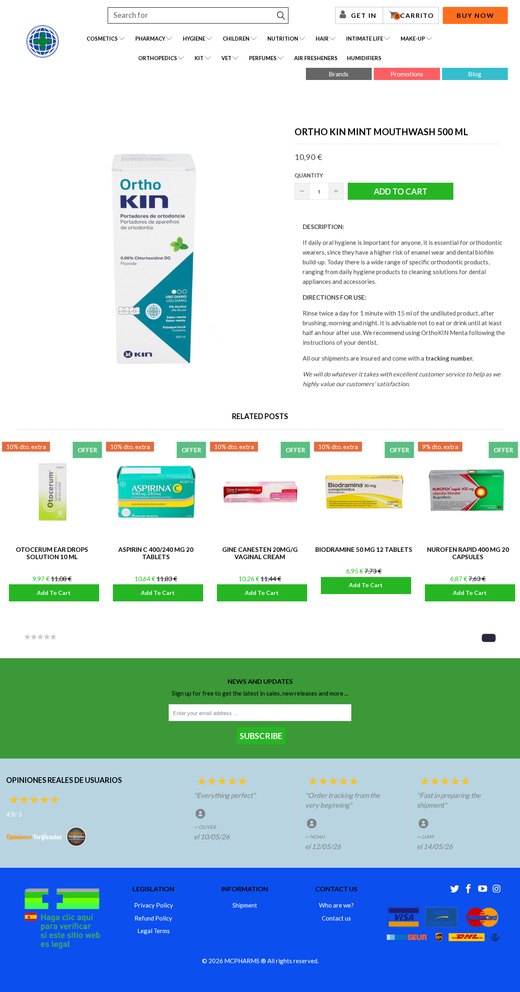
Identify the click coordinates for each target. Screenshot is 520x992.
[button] (489, 638)
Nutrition (282, 38)
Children (236, 38)
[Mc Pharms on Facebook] (469, 889)
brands (339, 74)
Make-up (413, 38)
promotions (406, 74)
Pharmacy (150, 38)
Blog (474, 74)
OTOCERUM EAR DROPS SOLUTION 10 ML (52, 492)
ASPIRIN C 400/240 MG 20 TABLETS (156, 492)
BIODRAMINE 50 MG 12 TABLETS (364, 492)
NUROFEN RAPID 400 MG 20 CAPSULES (468, 492)
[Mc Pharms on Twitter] (454, 889)
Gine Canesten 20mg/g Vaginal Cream (260, 492)
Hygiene (194, 38)
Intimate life (364, 38)
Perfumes (263, 58)
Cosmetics (102, 38)
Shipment (244, 905)
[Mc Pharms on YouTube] (483, 889)
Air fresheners (316, 58)
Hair (322, 38)
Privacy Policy (153, 905)
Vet (226, 58)
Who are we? (336, 905)
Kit (199, 58)
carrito (414, 15)
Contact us (336, 918)
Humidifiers (364, 58)
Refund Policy (153, 918)
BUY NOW (475, 15)
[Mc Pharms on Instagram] (497, 889)
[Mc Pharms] (42, 41)
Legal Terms (153, 930)
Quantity (309, 175)
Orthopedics (157, 58)
